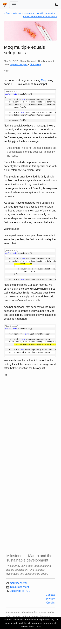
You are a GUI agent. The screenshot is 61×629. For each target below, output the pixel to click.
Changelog (35, 64)
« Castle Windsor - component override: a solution (29, 13)
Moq (43, 80)
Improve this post (18, 64)
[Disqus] (30, 422)
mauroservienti (18, 583)
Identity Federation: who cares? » (40, 16)
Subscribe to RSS (20, 590)
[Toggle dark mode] (56, 4)
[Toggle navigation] (13, 4)
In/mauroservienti (19, 587)
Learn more (35, 626)
